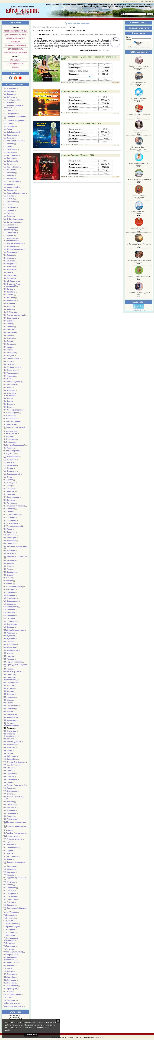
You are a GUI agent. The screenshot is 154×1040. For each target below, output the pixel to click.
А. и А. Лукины (10, 170)
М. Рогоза (8, 669)
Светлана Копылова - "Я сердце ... (138, 164)
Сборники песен (11, 1003)
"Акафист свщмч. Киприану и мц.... (138, 277)
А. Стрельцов (10, 233)
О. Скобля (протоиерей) (15, 785)
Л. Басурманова (11, 601)
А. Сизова (8, 213)
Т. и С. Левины (10, 932)
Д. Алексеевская (11, 457)
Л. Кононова (9, 613)
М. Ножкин (9, 656)
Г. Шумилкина (10, 454)
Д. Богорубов (10, 459)
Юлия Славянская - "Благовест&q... (139, 213)
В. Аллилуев (10, 267)
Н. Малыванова (11, 717)
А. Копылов (9, 158)
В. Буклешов (10, 275)
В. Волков (8, 289)
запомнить (140, 42)
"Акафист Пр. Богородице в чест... (139, 294)
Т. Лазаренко (9, 929)
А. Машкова (9, 173)
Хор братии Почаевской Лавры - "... (138, 132)
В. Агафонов (10, 264)
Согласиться (31, 1035)
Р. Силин (8, 830)
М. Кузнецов (9, 636)
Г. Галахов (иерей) (12, 421)
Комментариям (86, 34)
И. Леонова (9, 553)
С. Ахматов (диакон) (13, 839)
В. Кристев (9, 329)
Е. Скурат (8, 512)
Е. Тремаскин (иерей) (13, 526)
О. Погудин (9, 776)
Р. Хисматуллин (11, 836)
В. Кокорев (9, 327)
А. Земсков (9, 138)
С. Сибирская (10, 893)
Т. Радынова (9, 946)
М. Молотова (10, 647)
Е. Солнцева (9, 517)
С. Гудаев (8, 850)
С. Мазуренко (10, 869)
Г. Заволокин (10, 424)
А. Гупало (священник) (14, 120)
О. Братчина (9, 747)
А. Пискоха (9, 199)
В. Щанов (8, 401)
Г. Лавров (8, 436)
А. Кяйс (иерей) (11, 161)
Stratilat (105, 109)
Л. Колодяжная (11, 607)
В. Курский (9, 338)
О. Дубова (8, 753)
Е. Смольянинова (12, 514)
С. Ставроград (10, 899)
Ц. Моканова (9, 965)
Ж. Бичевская (10, 535)
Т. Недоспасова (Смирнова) (11, 939)
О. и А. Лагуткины (12, 765)
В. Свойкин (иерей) (12, 367)
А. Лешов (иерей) (11, 167)
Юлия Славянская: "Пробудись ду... (138, 99)
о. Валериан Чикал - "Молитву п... (139, 245)
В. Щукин (8, 407)
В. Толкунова (10, 376)
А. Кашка (8, 147)
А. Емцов (8, 129)
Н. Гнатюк (8, 703)
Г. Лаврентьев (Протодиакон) (10, 432)
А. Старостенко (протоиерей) (11, 229)
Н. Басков (8, 700)
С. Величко (9, 845)
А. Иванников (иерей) (13, 141)
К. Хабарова (9, 592)
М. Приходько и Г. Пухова (15, 665)
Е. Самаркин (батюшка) (14, 506)
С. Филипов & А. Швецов (15, 908)
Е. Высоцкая (10, 483)
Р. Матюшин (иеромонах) (15, 822)
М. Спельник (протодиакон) (10, 679)
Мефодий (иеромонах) (14, 630)
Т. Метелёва (9, 935)
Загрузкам (99, 34)
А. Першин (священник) (14, 193)
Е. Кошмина (9, 494)
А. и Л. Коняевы (11, 155)
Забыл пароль (133, 47)
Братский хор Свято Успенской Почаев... (139, 229)
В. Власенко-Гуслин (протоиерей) (13, 285)
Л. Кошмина (9, 615)
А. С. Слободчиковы (13, 219)
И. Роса (7, 569)
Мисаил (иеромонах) (13, 672)
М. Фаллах (9, 691)
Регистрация (149, 1)
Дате (55, 34)
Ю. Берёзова (9, 974)
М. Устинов (9, 688)
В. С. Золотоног (11, 312)
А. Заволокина (10, 135)
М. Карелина (9, 633)
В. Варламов (10, 278)
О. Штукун (8, 794)
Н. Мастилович (11, 720)
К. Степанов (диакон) (13, 586)
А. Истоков (9, 144)
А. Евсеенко (9, 126)
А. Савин (8, 204)
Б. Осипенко (9, 261)
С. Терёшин (9, 902)
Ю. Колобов (9, 977)
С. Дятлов (8, 853)
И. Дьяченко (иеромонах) (15, 546)
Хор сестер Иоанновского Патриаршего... (139, 67)
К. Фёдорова (9, 589)
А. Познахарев (10, 202)
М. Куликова (9, 639)
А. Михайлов (10, 178)
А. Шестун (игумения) (13, 243)
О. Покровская (10, 779)
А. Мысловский (11, 187)
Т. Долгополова (11, 924)
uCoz (101, 1037)
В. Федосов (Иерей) (13, 382)
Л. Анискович (10, 598)
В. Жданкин (9, 306)
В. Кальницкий (10, 318)
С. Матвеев (9, 875)
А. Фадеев (8, 236)
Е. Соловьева (10, 520)
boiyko (105, 79)
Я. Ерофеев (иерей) (12, 994)
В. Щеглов (8, 404)
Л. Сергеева (9, 618)
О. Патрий (8, 771)
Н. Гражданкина (11, 706)
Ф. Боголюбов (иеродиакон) (10, 959)
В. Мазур (8, 347)
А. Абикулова (10, 88)
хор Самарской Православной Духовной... (139, 261)
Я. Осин (7, 997)
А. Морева (8, 184)
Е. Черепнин (9, 532)
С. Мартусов (9, 872)
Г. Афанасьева (10, 418)
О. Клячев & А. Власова (14, 762)
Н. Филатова (9, 739)
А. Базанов (9, 94)
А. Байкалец (9, 97)
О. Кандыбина (10, 759)
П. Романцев (9, 810)
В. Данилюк (9, 298)
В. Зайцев (8, 309)
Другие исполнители (13, 1006)
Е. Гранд (8, 485)
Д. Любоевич (10, 465)
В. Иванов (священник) (14, 315)
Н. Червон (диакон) (12, 742)
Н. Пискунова (10, 731)
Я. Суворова (9, 1000)
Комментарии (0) (82, 82)
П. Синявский (10, 813)
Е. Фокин (8, 529)
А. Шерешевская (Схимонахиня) (11, 239)
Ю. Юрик (8, 991)
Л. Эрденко (9, 627)
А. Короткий (9, 152)
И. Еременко (9, 550)
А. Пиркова (9, 196)
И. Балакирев (10, 538)
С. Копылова (10, 866)
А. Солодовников (12, 222)
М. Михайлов (10, 644)
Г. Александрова (11, 413)
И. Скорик (8, 575)
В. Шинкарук (10, 390)
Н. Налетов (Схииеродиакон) (11, 724)
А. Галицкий (9, 111)
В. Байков (8, 272)
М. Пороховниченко (13, 662)
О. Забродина (10, 756)
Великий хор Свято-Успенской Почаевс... (139, 180)
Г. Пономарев (10, 442)
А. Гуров (8, 123)
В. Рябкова (9, 364)
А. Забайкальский (12, 132)
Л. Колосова (9, 610)
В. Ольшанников (11, 358)
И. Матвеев (9, 563)
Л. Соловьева (10, 621)
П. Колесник (9, 805)
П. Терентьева (10, 819)
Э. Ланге (8, 968)
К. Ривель (8, 584)
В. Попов (8, 361)
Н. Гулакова (9, 709)
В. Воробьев (9, 292)
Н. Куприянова (10, 714)
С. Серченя (9, 891)
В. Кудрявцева (10, 332)
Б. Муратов (9, 258)
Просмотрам (110, 34)
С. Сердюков (10, 888)
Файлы (42, 27)
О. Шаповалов (10, 791)
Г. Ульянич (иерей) (12, 451)
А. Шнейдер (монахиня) (14, 249)
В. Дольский (9, 303)
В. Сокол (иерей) (11, 370)
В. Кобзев (8, 324)
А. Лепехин (9, 164)
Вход (141, 1)
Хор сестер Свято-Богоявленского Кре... (138, 148)
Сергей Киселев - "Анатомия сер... (139, 116)
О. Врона (8, 750)
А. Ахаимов (9, 91)
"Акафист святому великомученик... (139, 196)
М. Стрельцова (11, 682)
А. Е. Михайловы (11, 181)
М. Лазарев (9, 642)
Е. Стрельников (11, 523)
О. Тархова (9, 788)
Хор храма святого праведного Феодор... (138, 83)
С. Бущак (8, 842)
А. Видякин (9, 103)
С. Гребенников (11, 848)
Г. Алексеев (9, 416)
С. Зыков (8, 859)
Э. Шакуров (9, 971)
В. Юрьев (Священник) (14, 410)
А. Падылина (10, 190)
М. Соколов (9, 675)
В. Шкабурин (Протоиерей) (10, 394)
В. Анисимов (10, 269)
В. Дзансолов (10, 300)
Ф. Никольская (11, 963)
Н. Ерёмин (8, 711)
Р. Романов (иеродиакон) (15, 826)
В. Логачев (9, 344)
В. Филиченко (10, 385)
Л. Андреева (9, 595)
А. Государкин (10, 113)
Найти (150, 14)
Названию (64, 34)
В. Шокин (8, 398)
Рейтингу (74, 34)
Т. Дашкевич (9, 921)
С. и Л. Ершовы (11, 856)
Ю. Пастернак (10, 980)
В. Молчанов (10, 353)
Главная (36, 27)
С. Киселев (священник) (15, 862)
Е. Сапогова (9, 509)
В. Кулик (8, 335)
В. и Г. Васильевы (12, 281)
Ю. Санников (10, 983)
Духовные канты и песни (56, 27)
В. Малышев (10, 350)
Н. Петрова (9, 728)
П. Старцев (9, 816)
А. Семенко (9, 210)
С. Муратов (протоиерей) (15, 878)
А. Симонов (9, 216)
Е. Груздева (9, 488)
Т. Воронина (9, 918)
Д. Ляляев (8, 468)
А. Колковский (10, 149)
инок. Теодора (10, 912)
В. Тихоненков (10, 373)
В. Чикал (8, 387)
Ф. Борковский (11, 955)
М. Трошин (9, 685)
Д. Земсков (9, 462)
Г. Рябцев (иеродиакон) (14, 445)
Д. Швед (8, 477)
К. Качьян (8, 578)
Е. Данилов (9, 491)
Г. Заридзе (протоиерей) (14, 427)
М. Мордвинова (11, 650)
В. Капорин (9, 321)
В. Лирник (8, 341)
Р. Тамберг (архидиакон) (15, 833)
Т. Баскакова (9, 915)
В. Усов (7, 379)
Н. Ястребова (10, 745)
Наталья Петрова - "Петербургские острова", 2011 (85, 91)
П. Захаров (9, 802)
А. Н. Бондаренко (12, 100)
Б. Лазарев (9, 255)
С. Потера (8, 885)
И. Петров (8, 566)
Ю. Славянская (11, 986)
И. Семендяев (10, 572)
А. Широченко (10, 246)
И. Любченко (10, 560)
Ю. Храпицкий (10, 989)
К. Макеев (8, 581)
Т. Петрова (8, 943)
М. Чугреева (9, 697)
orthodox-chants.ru (138, 310)
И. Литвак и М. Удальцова (15, 556)
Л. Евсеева (9, 604)
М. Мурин (8, 653)
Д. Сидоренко (10, 471)
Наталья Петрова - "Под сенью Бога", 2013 (82, 123)
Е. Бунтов (8, 480)
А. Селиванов (10, 207)
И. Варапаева (10, 541)
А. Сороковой (10, 225)
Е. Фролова (9, 448)
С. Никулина (9, 882)
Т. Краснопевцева (12, 927)
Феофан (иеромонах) (13, 952)
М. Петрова (9, 659)
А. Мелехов (9, 176)
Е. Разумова (9, 503)
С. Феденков (10, 905)
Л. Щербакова (10, 624)
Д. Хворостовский (12, 474)
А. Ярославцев (10, 252)
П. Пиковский (10, 807)
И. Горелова (9, 543)
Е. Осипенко (9, 500)
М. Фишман (9, 694)
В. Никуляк (9, 356)
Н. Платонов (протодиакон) (10, 735)
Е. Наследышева (11, 497)
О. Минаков (9, 768)
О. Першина (9, 774)
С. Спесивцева (10, 896)
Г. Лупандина (10, 439)
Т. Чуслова (9, 949)
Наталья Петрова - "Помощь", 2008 (78, 155)
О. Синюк (8, 782)
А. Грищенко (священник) (15, 116)
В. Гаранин (9, 295)
